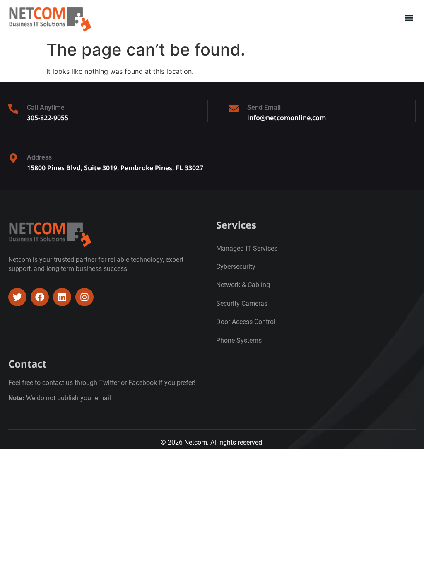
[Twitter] (17, 297)
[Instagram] (84, 297)
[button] (409, 18)
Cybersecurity (235, 267)
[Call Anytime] (13, 109)
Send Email (264, 107)
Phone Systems (239, 340)
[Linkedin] (62, 297)
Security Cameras (241, 303)
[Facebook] (40, 297)
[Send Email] (233, 109)
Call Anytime (46, 107)
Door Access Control (245, 322)
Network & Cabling (243, 285)
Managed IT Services (246, 248)
